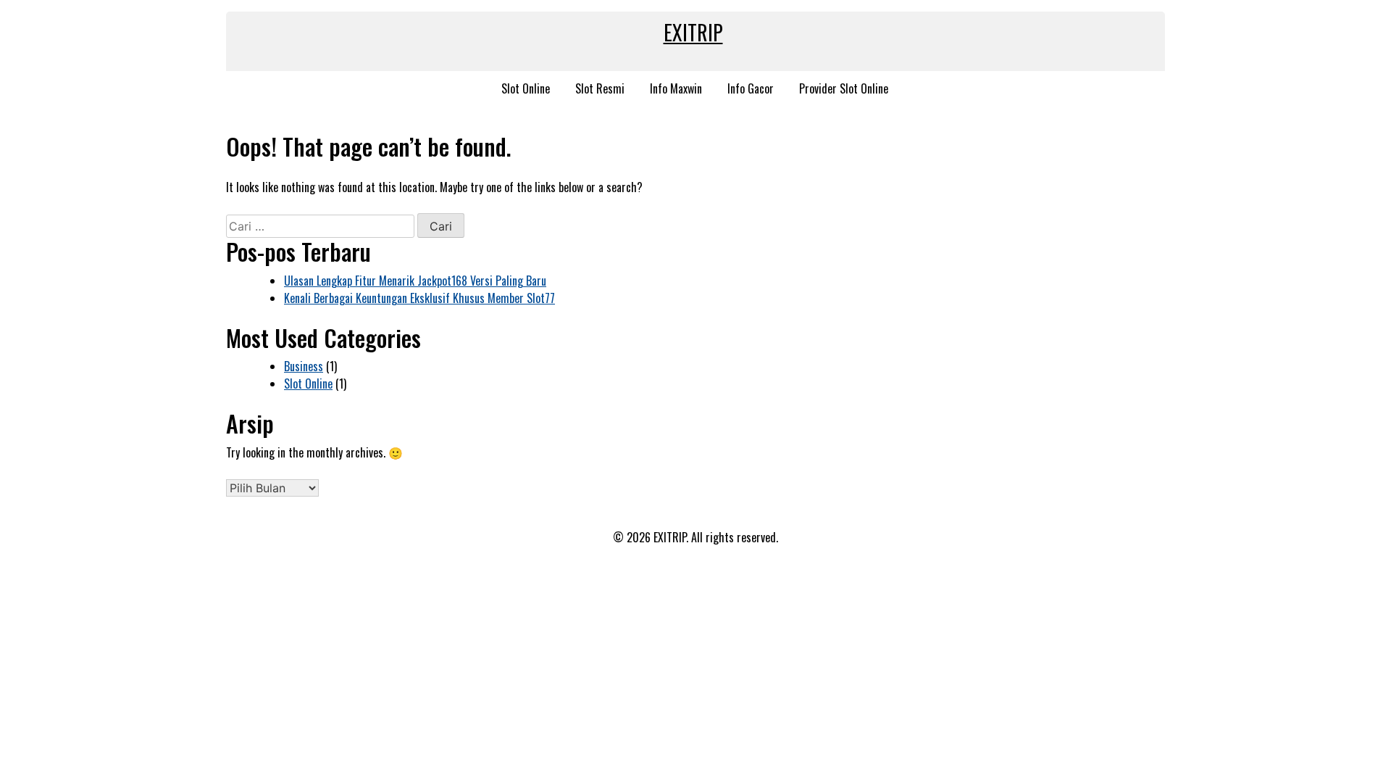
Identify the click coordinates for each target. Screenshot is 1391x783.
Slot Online (525, 88)
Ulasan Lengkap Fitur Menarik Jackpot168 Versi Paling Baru (415, 280)
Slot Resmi (600, 88)
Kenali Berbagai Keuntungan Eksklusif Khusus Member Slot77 (419, 298)
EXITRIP (693, 32)
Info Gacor (750, 88)
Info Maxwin (676, 88)
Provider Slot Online (843, 88)
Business (303, 366)
